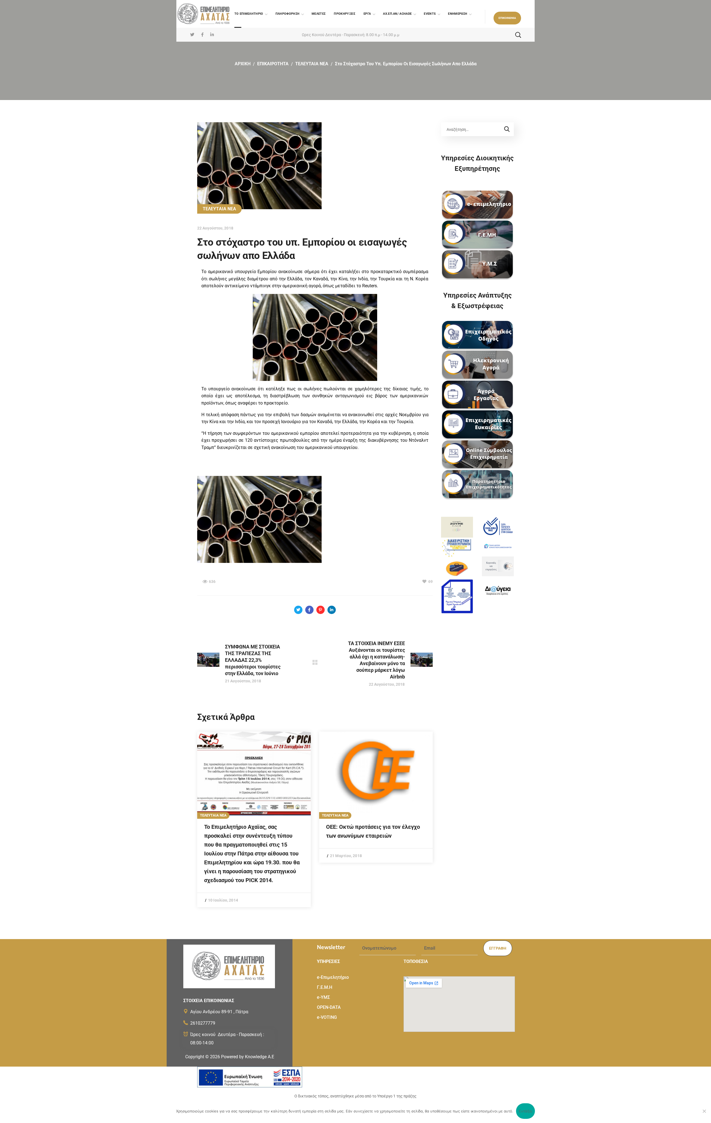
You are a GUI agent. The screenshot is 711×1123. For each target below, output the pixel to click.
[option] (254, 819)
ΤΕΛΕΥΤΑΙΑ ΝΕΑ (311, 63)
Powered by (247, 1056)
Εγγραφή (497, 948)
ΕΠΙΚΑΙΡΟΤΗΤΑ (273, 63)
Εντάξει (525, 1111)
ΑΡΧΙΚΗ (243, 63)
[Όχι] (704, 1111)
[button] (507, 18)
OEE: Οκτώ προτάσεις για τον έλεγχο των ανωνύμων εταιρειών (373, 831)
